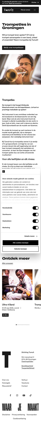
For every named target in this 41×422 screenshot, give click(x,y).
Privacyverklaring (18, 415)
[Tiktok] (30, 395)
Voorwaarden (32, 415)
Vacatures (25, 383)
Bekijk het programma (15, 3)
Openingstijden (27, 361)
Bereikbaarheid (27, 366)
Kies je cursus (25, 10)
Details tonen (29, 236)
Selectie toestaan (20, 249)
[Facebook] (10, 395)
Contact (25, 386)
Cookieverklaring (19, 419)
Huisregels (6, 383)
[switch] (36, 214)
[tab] (16, 324)
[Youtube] (24, 395)
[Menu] (35, 10)
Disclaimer (6, 415)
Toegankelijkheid (28, 368)
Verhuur (25, 380)
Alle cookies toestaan (20, 243)
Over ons (5, 380)
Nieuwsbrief (6, 386)
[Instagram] (17, 395)
